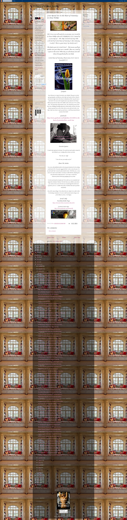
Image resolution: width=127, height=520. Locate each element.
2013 (38, 264)
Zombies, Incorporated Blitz (44, 301)
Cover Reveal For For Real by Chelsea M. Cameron (49, 443)
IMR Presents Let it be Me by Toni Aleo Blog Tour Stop (50, 354)
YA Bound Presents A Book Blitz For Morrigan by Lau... (50, 282)
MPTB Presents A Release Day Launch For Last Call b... (50, 324)
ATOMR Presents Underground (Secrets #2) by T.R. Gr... (50, 341)
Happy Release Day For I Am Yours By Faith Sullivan (49, 396)
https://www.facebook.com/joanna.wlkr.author (64, 203)
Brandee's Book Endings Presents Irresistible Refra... (49, 380)
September (40, 458)
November (40, 269)
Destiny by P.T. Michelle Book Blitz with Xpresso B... (49, 320)
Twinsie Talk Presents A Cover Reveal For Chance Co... (49, 317)
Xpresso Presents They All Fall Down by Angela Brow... (50, 278)
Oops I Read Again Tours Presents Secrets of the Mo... (49, 448)
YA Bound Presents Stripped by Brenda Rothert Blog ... (50, 406)
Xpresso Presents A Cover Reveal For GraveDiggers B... (50, 399)
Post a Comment (52, 231)
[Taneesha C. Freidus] (83, 24)
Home (64, 238)
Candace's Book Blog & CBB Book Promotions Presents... (50, 352)
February (40, 474)
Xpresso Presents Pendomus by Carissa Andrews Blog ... (50, 389)
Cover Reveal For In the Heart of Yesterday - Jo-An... (49, 438)
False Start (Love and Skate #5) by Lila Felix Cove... (49, 329)
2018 (38, 252)
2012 (38, 480)
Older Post (77, 238)
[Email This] (71, 223)
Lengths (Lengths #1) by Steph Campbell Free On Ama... (50, 434)
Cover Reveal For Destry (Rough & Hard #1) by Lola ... (50, 378)
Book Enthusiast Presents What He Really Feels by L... (50, 427)
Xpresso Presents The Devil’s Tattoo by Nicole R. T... (49, 280)
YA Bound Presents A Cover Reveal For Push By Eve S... (50, 394)
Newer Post (50, 238)
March (39, 472)
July (39, 462)
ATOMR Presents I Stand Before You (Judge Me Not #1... (50, 357)
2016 (38, 257)
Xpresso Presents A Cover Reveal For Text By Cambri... (49, 338)
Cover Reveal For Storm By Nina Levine (46, 385)
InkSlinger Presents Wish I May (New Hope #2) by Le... (50, 275)
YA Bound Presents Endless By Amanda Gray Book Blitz (50, 401)
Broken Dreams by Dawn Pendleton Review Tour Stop (49, 273)
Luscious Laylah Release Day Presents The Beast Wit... (50, 420)
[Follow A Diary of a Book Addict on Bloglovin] (41, 84)
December (40, 266)
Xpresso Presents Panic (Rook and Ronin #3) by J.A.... (49, 322)
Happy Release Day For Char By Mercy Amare (48, 368)
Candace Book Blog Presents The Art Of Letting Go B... (50, 336)
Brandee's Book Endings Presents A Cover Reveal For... (50, 431)
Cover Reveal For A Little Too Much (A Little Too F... (49, 452)
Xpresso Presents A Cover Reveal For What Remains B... (50, 375)
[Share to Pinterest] (76, 223)
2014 (38, 262)
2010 (38, 484)
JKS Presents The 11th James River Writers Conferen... (49, 403)
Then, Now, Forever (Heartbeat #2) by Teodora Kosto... (50, 285)
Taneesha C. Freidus (86, 22)
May (39, 467)
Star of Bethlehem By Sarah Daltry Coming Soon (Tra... (50, 292)
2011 (38, 482)
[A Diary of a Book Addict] (63, 509)
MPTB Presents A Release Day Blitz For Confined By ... (50, 436)
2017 (38, 254)
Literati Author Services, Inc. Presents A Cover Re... (49, 359)
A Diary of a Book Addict (45, 6)
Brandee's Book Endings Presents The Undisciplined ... (49, 417)
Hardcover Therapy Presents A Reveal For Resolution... (49, 422)
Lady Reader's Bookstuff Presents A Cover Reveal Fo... (49, 303)
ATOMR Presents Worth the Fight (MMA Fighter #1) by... (50, 361)
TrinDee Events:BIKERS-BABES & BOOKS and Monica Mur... (52, 313)
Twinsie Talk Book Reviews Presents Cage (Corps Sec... (49, 415)
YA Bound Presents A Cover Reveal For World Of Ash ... (50, 366)
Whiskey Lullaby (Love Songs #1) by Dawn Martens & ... (50, 455)
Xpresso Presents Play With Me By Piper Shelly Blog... (49, 373)
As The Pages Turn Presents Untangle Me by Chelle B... (50, 445)
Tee (43, 18)
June (39, 465)
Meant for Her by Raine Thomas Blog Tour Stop (48, 327)
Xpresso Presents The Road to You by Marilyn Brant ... (49, 429)
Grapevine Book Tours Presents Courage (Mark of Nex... (50, 315)
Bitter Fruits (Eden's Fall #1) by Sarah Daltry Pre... (49, 289)
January (40, 477)
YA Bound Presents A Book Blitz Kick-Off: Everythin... (50, 410)
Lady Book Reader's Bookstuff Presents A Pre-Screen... (49, 382)
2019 (38, 250)
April (39, 470)
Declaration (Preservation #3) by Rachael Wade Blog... (50, 392)
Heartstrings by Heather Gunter (44, 310)
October (40, 271)
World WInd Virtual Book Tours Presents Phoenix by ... (50, 350)
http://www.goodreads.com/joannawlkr (63, 208)
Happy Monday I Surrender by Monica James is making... (50, 408)
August (40, 460)
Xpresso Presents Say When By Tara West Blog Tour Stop (50, 371)
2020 (38, 247)
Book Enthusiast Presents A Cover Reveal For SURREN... (50, 296)
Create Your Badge (86, 26)
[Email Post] (69, 223)
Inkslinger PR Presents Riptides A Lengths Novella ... (49, 347)
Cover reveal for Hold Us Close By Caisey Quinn (48, 308)
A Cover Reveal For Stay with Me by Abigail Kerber (49, 424)
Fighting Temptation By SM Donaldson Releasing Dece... (50, 287)
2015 (38, 259)
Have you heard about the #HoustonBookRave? (48, 294)
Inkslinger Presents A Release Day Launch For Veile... (49, 450)
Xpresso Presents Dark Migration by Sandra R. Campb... (50, 343)
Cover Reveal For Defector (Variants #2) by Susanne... (49, 441)
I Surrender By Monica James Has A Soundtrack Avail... (50, 331)
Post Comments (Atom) (57, 241)
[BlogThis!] (73, 223)
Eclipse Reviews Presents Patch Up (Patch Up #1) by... (50, 364)
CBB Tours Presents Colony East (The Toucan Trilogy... (50, 299)
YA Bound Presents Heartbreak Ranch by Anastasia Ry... (50, 345)
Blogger (71, 516)
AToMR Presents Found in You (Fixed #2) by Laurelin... (50, 413)
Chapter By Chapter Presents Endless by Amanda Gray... (50, 333)
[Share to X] (74, 223)
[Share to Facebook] (75, 223)
